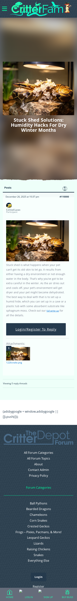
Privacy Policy (38, 476)
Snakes (39, 555)
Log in (29, 597)
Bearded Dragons (38, 509)
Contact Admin (38, 470)
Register (38, 586)
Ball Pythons (38, 503)
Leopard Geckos (38, 538)
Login (39, 577)
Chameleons (38, 515)
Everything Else (38, 561)
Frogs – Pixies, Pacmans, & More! (38, 532)
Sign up (48, 597)
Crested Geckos (38, 526)
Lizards (39, 543)
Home (9, 597)
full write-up (53, 310)
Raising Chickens (38, 549)
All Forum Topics (38, 458)
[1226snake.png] (18, 353)
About (38, 464)
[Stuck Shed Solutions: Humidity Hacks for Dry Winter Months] (37, 260)
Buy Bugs (67, 597)
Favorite (65, 188)
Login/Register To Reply (36, 329)
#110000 (64, 196)
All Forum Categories (38, 453)
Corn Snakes (38, 521)
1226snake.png (14, 362)
